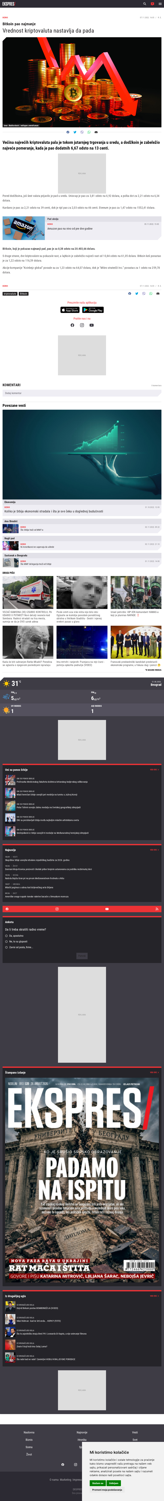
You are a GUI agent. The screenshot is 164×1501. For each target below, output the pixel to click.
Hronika (82, 1439)
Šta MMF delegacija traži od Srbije (82, 560)
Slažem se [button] (97, 1483)
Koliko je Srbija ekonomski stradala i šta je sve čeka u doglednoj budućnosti (82, 463)
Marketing (65, 1479)
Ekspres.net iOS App (70, 310)
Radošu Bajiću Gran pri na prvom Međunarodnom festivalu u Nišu (82, 876)
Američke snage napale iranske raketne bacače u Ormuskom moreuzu (82, 895)
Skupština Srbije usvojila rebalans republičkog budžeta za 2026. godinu (82, 858)
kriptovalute (10, 293)
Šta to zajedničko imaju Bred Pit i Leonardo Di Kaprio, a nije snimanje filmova (82, 1332)
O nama (54, 1479)
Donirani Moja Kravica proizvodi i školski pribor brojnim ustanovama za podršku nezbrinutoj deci (82, 867)
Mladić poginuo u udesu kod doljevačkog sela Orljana (82, 885)
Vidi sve (153, 770)
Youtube (91, 325)
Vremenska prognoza (82, 683)
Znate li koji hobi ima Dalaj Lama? (82, 1345)
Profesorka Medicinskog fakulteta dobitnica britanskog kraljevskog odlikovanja (82, 780)
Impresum (78, 1479)
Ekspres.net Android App (93, 310)
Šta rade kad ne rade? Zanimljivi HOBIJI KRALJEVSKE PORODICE (82, 1357)
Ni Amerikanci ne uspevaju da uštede (82, 543)
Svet (135, 1439)
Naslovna (29, 1432)
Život (29, 1454)
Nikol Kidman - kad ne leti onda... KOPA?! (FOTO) (82, 1319)
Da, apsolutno (16, 935)
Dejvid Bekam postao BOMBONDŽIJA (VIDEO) (82, 1306)
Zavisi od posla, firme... (21, 947)
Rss (157, 909)
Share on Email (96, 132)
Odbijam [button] (113, 1483)
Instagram (82, 325)
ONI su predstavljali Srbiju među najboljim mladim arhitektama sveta (82, 818)
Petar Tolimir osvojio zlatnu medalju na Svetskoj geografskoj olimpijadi (82, 806)
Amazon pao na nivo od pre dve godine (82, 228)
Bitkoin (23, 293)
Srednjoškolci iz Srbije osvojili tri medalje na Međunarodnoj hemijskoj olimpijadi (82, 831)
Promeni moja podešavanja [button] (107, 1489)
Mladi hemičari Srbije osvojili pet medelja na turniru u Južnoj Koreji (82, 793)
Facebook (72, 325)
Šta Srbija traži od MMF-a (82, 526)
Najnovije (82, 1432)
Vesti (135, 1432)
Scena (29, 1447)
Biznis (29, 1439)
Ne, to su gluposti (18, 941)
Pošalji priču (152, 4)
